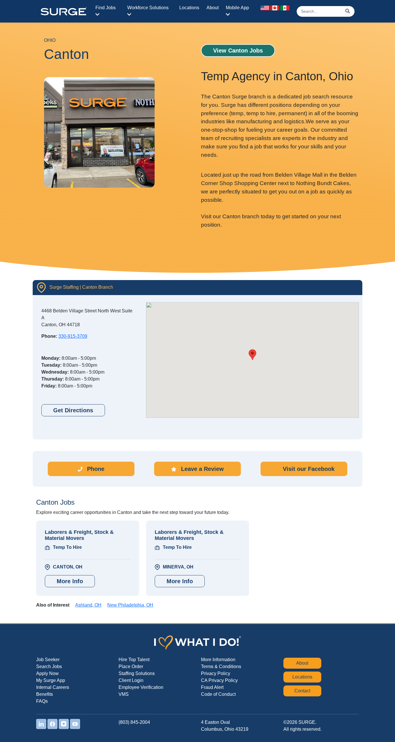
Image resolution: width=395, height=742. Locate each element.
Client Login (131, 680)
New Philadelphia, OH (130, 605)
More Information (218, 659)
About (212, 7)
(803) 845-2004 (134, 722)
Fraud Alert (212, 687)
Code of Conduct (218, 694)
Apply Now (47, 673)
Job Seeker (48, 659)
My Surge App (50, 680)
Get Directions (73, 410)
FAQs (42, 701)
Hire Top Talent (134, 659)
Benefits (44, 694)
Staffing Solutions (137, 673)
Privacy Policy (215, 673)
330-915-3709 (72, 336)
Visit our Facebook (308, 469)
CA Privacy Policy (219, 680)
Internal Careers (52, 687)
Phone (94, 469)
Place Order (131, 666)
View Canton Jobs (238, 50)
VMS (124, 694)
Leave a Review (201, 469)
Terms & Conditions (221, 666)
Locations (189, 7)
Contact (302, 690)
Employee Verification (141, 687)
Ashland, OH (88, 605)
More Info (70, 581)
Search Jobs (49, 666)
